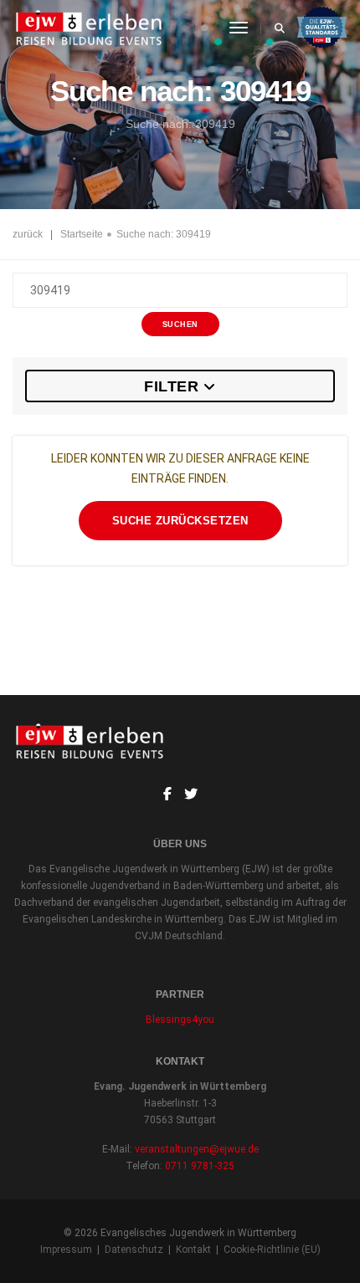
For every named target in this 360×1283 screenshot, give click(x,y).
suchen (180, 324)
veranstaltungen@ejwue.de (197, 1149)
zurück (28, 234)
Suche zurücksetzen (180, 520)
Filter (171, 386)
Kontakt (193, 1249)
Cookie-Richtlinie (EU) (272, 1249)
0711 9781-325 (199, 1166)
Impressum (66, 1249)
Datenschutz (134, 1249)
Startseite (81, 234)
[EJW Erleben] (90, 28)
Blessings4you (180, 1019)
